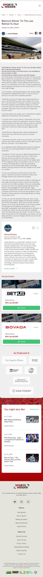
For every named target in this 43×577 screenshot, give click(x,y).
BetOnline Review (21, 523)
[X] (37, 228)
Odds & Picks (21, 526)
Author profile (9, 268)
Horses (11, 15)
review (36, 293)
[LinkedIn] (33, 228)
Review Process (21, 536)
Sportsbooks (21, 512)
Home (3, 15)
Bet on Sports (21, 516)
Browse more (34, 409)
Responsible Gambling (21, 547)
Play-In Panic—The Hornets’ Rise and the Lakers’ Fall (12, 460)
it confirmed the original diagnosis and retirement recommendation (21, 115)
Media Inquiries (21, 550)
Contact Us (21, 554)
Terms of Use (21, 540)
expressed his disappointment (12, 93)
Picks (19, 15)
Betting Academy (21, 519)
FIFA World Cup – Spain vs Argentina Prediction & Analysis (13, 440)
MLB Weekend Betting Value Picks (12, 421)
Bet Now (21, 308)
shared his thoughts (24, 176)
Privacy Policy (21, 543)
